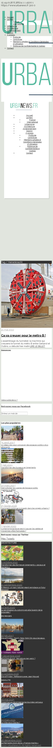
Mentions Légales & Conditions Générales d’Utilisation (32, 142)
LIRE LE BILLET (37, 346)
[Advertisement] (26, 183)
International (18, 24)
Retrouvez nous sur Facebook (15, 406)
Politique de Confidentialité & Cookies (29, 46)
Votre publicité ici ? (9, 400)
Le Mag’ (10, 19)
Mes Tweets (7, 538)
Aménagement (13, 30)
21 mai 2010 (7, 329)
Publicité (17, 37)
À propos (11, 35)
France (16, 22)
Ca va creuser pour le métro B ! (23, 335)
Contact (10, 48)
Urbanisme (12, 26)
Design (10, 33)
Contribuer (17, 39)
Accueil (10, 17)
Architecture (12, 28)
